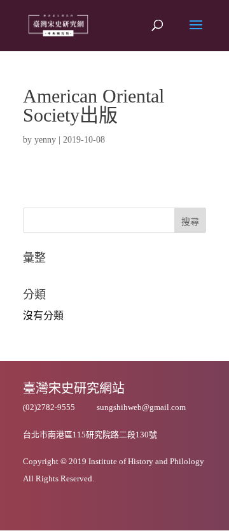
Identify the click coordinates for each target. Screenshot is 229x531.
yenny (45, 140)
